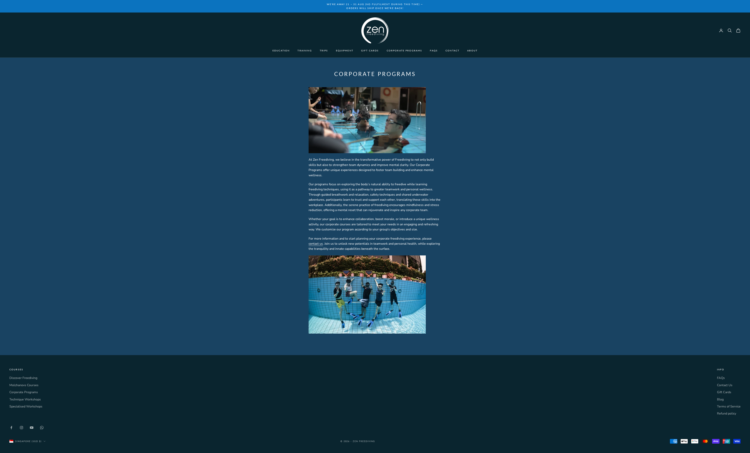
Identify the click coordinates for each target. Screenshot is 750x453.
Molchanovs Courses (23, 385)
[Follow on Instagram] (21, 428)
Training (304, 50)
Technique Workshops (25, 399)
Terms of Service (729, 406)
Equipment (344, 50)
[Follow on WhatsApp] (42, 428)
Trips (324, 50)
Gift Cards (370, 50)
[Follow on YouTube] (32, 428)
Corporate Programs (404, 50)
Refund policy (726, 413)
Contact (452, 50)
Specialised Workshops (25, 406)
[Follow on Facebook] (11, 428)
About (472, 50)
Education (281, 50)
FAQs (434, 50)
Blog (720, 399)
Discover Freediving (23, 378)
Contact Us (724, 385)
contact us (316, 244)
